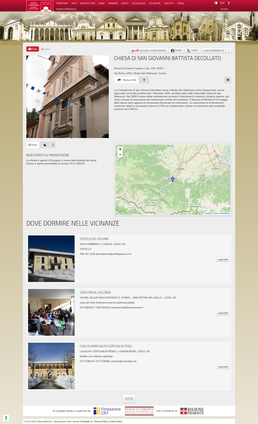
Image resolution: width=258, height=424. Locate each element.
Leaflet (207, 213)
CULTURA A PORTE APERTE (152, 50)
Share (178, 50)
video (47, 49)
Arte (74, 3)
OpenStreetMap (222, 213)
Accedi (224, 9)
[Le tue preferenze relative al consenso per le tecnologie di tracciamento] (6, 418)
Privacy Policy (101, 421)
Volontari (155, 3)
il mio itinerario (212, 50)
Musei (101, 3)
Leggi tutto (223, 259)
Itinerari (113, 3)
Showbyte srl (86, 421)
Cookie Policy (115, 421)
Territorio (62, 3)
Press (180, 3)
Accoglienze (138, 3)
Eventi (124, 3)
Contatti (169, 3)
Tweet (194, 50)
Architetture (87, 3)
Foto (34, 49)
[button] (173, 179)
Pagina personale (66, 9)
